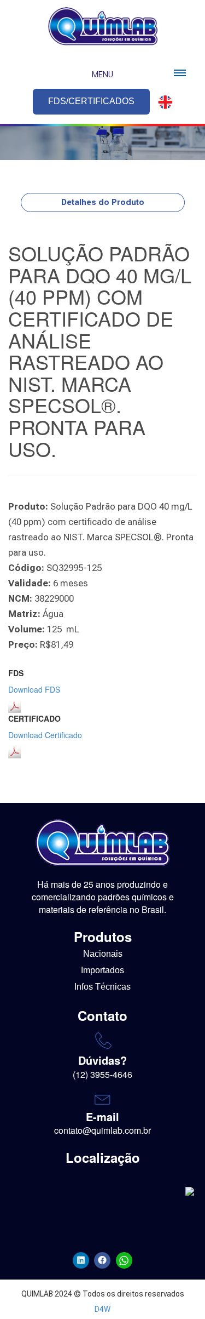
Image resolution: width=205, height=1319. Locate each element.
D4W (102, 1309)
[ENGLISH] (162, 102)
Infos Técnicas (102, 986)
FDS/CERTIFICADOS (91, 101)
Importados (102, 970)
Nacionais (102, 953)
